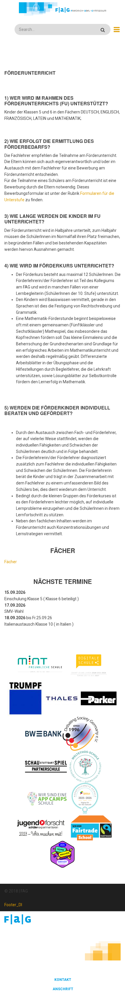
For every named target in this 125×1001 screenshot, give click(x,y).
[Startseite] (62, 8)
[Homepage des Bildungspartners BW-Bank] (43, 733)
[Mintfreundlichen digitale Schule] (88, 664)
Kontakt (62, 979)
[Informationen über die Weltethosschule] (85, 766)
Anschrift (63, 989)
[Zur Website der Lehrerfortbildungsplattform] (85, 798)
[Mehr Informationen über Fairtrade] (91, 827)
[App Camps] (47, 798)
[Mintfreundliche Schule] (40, 664)
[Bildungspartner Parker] (99, 698)
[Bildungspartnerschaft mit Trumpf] (25, 698)
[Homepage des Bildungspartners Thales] (62, 698)
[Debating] (80, 733)
